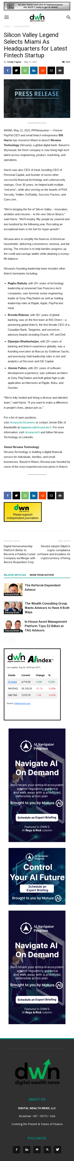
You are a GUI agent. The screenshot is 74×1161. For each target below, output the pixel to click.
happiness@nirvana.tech (35, 427)
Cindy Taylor (14, 61)
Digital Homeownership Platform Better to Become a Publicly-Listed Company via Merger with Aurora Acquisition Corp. (19, 554)
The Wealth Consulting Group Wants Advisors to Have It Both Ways (47, 608)
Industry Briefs (22, 26)
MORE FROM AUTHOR (42, 575)
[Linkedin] (27, 1149)
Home (7, 26)
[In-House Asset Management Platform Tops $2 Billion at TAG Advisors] (13, 626)
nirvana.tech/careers (22, 422)
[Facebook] (16, 1149)
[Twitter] (57, 1149)
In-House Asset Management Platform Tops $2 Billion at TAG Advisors (46, 626)
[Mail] (37, 1149)
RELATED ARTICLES (15, 575)
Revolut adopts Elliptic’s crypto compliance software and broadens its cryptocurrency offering (53, 552)
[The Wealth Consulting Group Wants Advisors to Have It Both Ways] (13, 607)
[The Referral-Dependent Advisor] (13, 589)
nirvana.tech (32, 432)
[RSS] (47, 1149)
